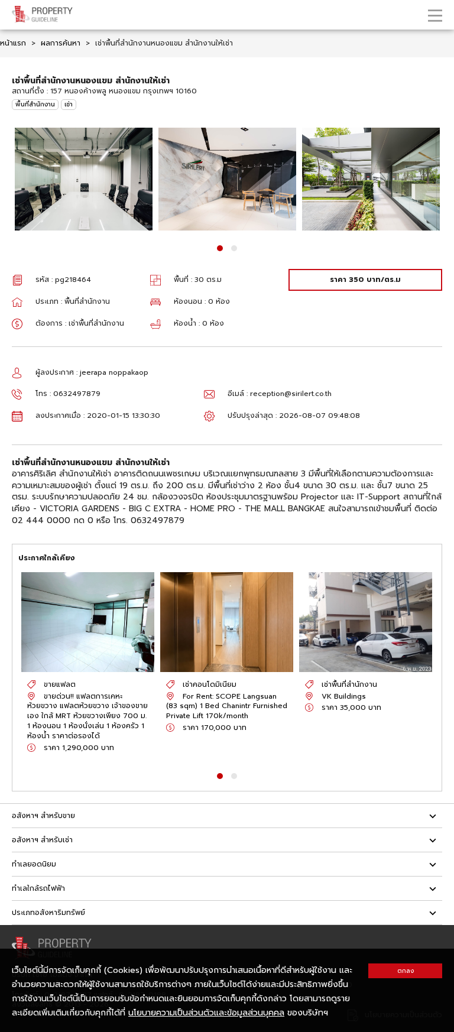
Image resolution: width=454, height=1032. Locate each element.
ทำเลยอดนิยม (34, 864)
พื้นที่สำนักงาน (35, 104)
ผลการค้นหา (60, 43)
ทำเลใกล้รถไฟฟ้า (38, 888)
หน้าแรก (13, 43)
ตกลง (405, 970)
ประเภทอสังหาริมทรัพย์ (48, 912)
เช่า (68, 104)
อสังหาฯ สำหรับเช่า (42, 840)
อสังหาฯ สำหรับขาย (43, 815)
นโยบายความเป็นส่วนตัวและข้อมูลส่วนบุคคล (206, 1013)
